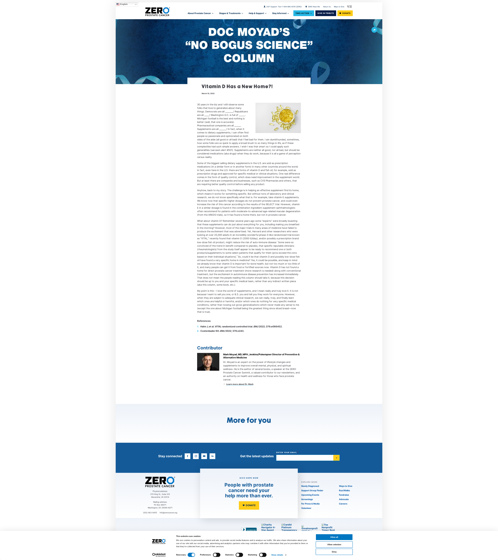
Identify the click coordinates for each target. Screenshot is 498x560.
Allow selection (334, 544)
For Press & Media (310, 503)
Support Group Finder (312, 490)
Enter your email (286, 452)
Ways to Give (339, 7)
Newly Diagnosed (310, 486)
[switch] (216, 555)
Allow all (334, 537)
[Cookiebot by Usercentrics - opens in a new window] (159, 555)
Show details (277, 555)
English (124, 4)
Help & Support (256, 13)
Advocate (344, 499)
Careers (343, 503)
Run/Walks (344, 490)
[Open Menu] (349, 6)
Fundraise (344, 495)
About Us (327, 7)
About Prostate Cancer (199, 13)
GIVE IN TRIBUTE (325, 13)
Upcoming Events (310, 495)
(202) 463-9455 (150, 512)
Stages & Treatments (230, 13)
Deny (334, 552)
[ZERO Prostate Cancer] (157, 11)
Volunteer (306, 508)
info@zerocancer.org (168, 512)
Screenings (307, 499)
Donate (346, 13)
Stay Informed (279, 13)
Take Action (302, 13)
